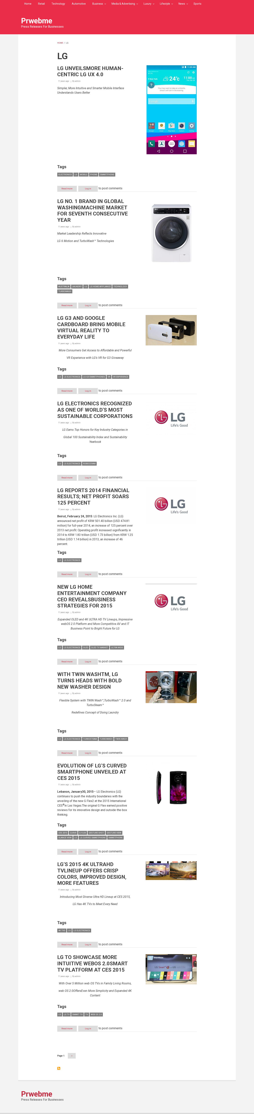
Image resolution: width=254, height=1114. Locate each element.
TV (86, 1014)
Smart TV (77, 1014)
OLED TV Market (99, 647)
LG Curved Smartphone (93, 837)
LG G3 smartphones (94, 377)
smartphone (107, 174)
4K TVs (61, 930)
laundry (77, 286)
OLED (85, 647)
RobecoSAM (89, 463)
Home (27, 3)
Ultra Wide (117, 647)
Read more (69, 189)
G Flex (82, 833)
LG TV (67, 1014)
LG (76, 174)
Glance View (65, 837)
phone (93, 174)
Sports (197, 3)
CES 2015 (62, 833)
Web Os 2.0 (96, 1014)
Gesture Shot (96, 833)
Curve (73, 833)
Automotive (79, 3)
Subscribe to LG (58, 1068)
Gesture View (114, 833)
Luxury (147, 3)
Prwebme (36, 21)
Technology (58, 3)
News (182, 3)
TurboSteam (90, 739)
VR (109, 377)
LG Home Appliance (100, 286)
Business (97, 3)
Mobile (83, 174)
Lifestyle (165, 3)
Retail (41, 3)
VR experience (120, 377)
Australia (63, 286)
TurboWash (64, 291)
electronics (65, 174)
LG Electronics (72, 377)
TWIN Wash (121, 739)
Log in (88, 188)
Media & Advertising (123, 3)
